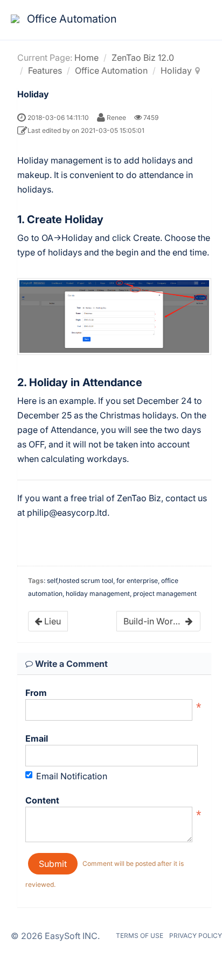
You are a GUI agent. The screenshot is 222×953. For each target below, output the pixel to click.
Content (42, 800)
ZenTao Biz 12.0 (143, 57)
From (36, 692)
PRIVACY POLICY (195, 935)
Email (36, 738)
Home (86, 57)
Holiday (176, 70)
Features (45, 70)
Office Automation (111, 70)
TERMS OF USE (139, 935)
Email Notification (71, 776)
